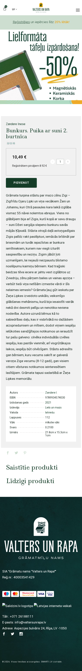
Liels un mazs (53, 407)
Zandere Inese (15, 124)
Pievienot (21, 182)
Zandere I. (51, 392)
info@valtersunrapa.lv (30, 622)
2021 (48, 402)
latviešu (50, 412)
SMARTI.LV (46, 662)
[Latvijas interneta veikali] (53, 606)
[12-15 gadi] (11, 143)
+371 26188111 (22, 616)
